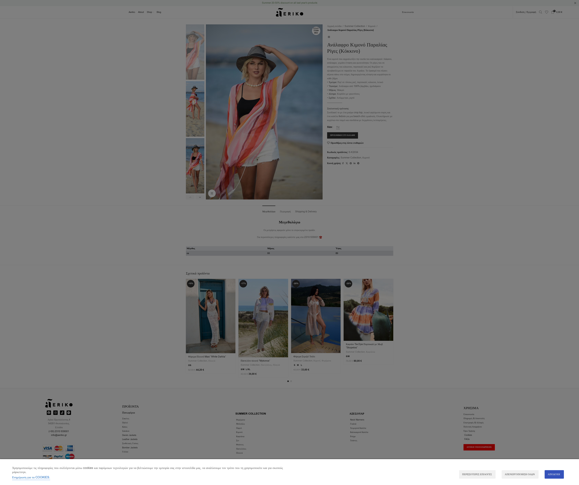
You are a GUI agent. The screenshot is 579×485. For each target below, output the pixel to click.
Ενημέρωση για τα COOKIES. (31, 477)
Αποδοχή (554, 474)
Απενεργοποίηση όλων (520, 474)
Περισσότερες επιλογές (477, 474)
